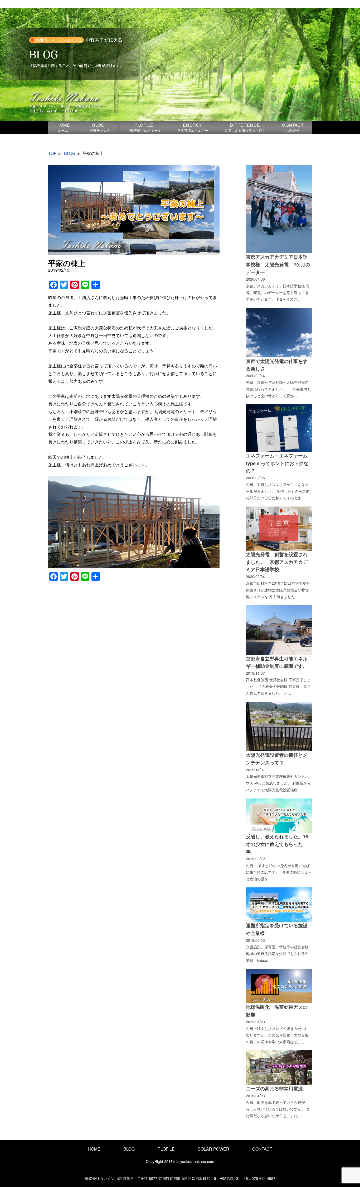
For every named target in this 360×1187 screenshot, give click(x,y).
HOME (63, 127)
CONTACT (293, 127)
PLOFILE (144, 127)
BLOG (98, 127)
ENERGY (192, 127)
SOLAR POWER (213, 1149)
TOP (52, 153)
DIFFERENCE (245, 127)
